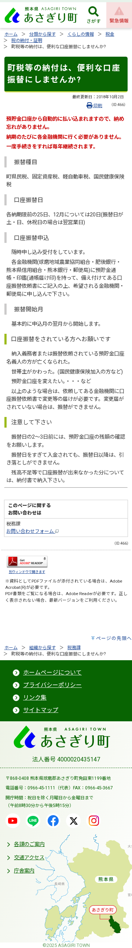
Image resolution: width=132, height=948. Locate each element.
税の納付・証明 (26, 40)
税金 (110, 34)
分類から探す (42, 34)
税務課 (74, 647)
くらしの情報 (80, 34)
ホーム (11, 34)
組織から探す (42, 647)
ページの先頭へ (114, 638)
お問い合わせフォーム (30, 531)
